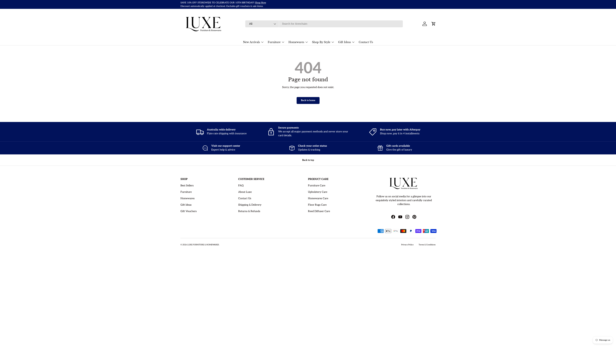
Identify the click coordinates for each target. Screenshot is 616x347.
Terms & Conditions (427, 245)
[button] (433, 23)
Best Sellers (187, 185)
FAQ (241, 185)
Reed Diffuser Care (319, 211)
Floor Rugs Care (317, 204)
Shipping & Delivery (249, 204)
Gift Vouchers (188, 211)
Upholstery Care (317, 192)
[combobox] (324, 23)
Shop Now (260, 2)
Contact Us (366, 42)
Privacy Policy (407, 245)
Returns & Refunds (249, 211)
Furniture (274, 42)
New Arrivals (251, 42)
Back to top (308, 160)
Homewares (296, 42)
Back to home (308, 100)
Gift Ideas (344, 42)
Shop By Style (321, 42)
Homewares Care (318, 198)
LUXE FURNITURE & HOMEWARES (203, 245)
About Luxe (245, 192)
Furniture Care (316, 185)
